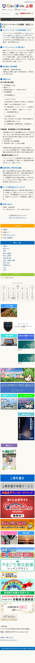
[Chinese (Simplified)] (21, 13)
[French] (26, 13)
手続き (5, 246)
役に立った (12, 217)
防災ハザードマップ (9, 235)
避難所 (5, 229)
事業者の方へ (7, 265)
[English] (25, 13)
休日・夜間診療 (7, 238)
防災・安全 (6, 262)
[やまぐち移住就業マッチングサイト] (17, 570)
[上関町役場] (17, 6)
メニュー (17, 19)
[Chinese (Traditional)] (23, 13)
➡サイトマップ (29, 2)
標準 (19, 10)
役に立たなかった (21, 217)
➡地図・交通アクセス (6, 637)
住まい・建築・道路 (9, 260)
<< (4, 286)
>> (32, 286)
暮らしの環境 (7, 255)
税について (6, 248)
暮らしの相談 (7, 253)
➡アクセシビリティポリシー (8, 640)
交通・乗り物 (7, 258)
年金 (4, 251)
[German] (28, 13)
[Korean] (30, 13)
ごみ (4, 267)
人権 (4, 270)
